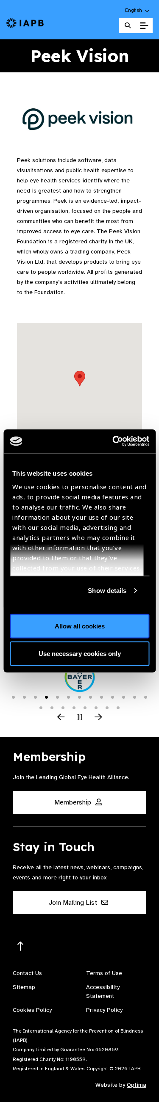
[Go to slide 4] (46, 696)
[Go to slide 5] (57, 696)
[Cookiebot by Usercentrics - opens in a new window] (113, 441)
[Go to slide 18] (85, 707)
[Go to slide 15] (52, 707)
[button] (138, 10)
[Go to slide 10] (113, 696)
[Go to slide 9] (102, 696)
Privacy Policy (104, 1010)
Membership (73, 802)
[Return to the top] (20, 946)
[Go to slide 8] (90, 696)
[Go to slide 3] (35, 696)
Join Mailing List (74, 902)
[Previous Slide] (61, 717)
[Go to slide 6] (68, 696)
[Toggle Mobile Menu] (144, 25)
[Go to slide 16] (63, 707)
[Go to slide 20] (107, 707)
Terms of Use (104, 973)
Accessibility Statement (103, 992)
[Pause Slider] (79, 717)
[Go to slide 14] (41, 707)
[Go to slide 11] (124, 696)
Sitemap (24, 987)
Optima (136, 1084)
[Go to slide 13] (146, 696)
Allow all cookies (80, 625)
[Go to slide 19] (96, 707)
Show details (107, 590)
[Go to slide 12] (135, 696)
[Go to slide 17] (74, 707)
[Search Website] (127, 25)
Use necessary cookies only (80, 653)
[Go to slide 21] (118, 707)
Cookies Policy (32, 1010)
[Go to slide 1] (13, 696)
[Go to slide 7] (79, 696)
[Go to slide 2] (24, 696)
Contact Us (27, 973)
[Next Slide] (98, 717)
